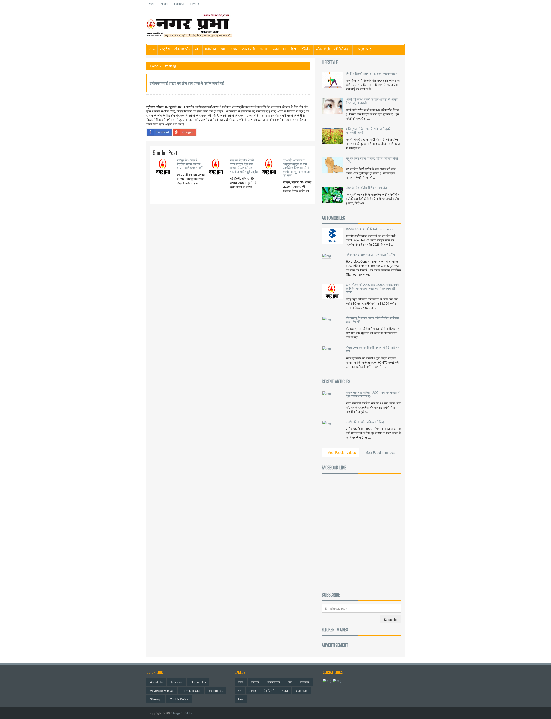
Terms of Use (191, 690)
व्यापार (233, 48)
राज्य (152, 48)
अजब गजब (279, 48)
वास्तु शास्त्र (363, 48)
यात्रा (263, 48)
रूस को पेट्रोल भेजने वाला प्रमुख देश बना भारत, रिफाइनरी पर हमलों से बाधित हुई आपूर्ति (244, 166)
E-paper (194, 3)
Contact (179, 3)
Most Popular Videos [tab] (342, 452)
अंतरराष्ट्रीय (182, 48)
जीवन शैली (323, 48)
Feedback (216, 690)
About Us (156, 682)
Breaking (170, 66)
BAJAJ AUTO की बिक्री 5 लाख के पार (369, 229)
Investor (176, 682)
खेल (197, 48)
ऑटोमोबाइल (342, 48)
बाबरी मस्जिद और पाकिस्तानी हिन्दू (365, 422)
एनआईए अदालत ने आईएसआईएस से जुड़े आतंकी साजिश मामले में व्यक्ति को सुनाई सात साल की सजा (297, 167)
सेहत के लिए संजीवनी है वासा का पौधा (366, 188)
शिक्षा (293, 48)
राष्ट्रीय (165, 48)
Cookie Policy (179, 699)
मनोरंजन (210, 48)
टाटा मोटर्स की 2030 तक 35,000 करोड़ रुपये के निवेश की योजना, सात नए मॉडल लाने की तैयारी (372, 288)
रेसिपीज (306, 48)
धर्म (223, 48)
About (164, 3)
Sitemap (155, 699)
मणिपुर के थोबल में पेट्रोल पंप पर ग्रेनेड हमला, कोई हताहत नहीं (189, 164)
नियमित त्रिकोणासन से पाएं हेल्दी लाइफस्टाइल (372, 73)
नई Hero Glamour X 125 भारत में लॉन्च (370, 255)
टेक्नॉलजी (248, 48)
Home (152, 3)
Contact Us (198, 682)
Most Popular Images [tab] (380, 452)
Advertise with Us (161, 690)
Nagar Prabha (182, 713)
